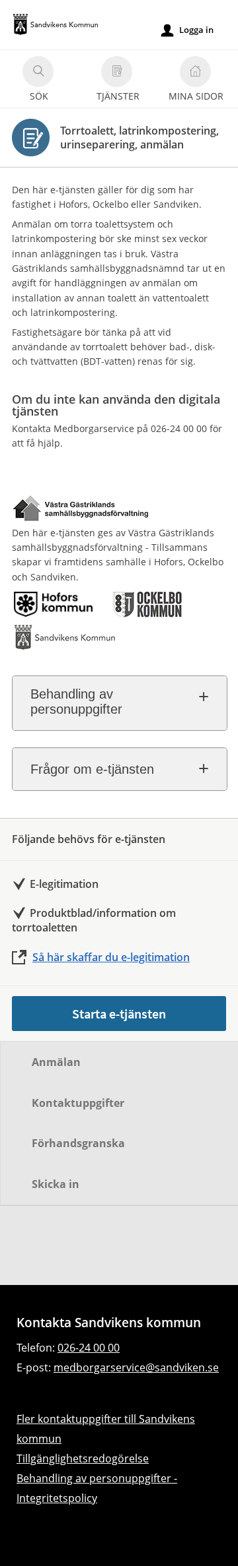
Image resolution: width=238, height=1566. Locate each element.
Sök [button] (39, 96)
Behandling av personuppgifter (76, 701)
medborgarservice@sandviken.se (136, 1367)
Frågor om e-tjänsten (92, 769)
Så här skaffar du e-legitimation (111, 957)
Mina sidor (196, 96)
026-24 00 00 (89, 1347)
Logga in (187, 30)
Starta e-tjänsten (119, 1013)
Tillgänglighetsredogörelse (83, 1458)
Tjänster (118, 96)
